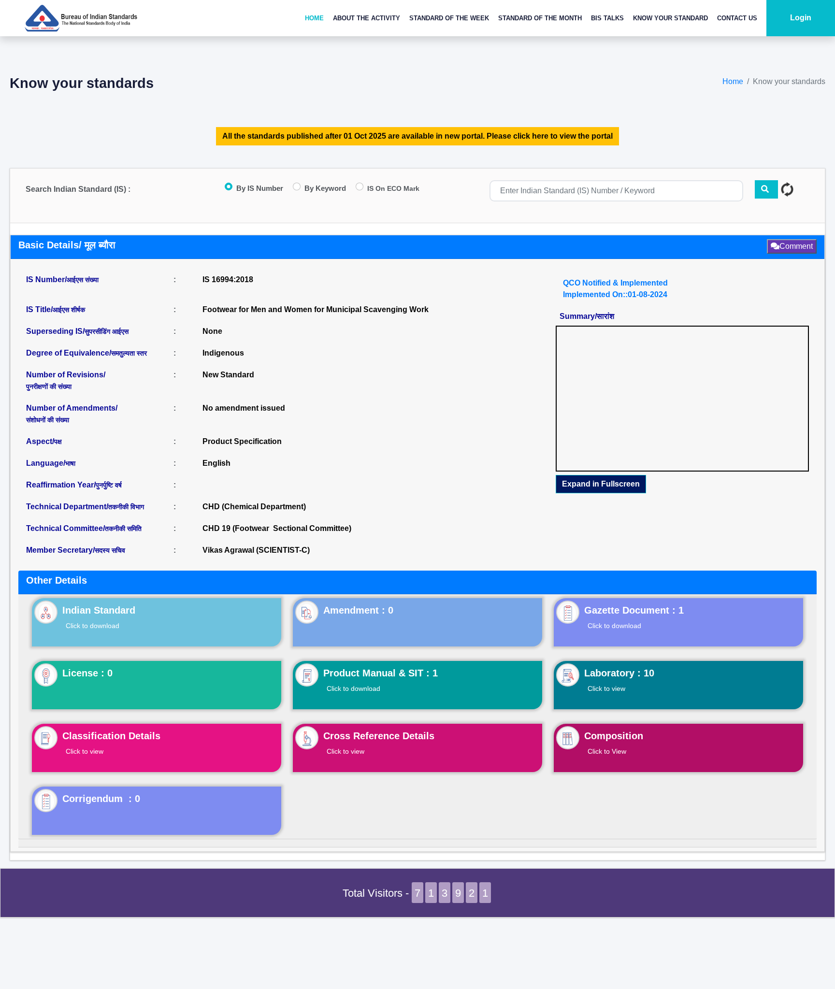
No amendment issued (243, 408)
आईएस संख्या (83, 280)
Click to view (606, 688)
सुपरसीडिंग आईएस (107, 331)
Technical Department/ (85, 506)
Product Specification (242, 441)
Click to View (607, 751)
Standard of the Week (449, 18)
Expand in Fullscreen (601, 484)
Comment (796, 246)
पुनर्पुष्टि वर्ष (109, 485)
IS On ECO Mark (393, 188)
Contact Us (737, 18)
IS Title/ (55, 309)
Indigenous (223, 353)
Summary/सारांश (587, 316)
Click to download (92, 626)
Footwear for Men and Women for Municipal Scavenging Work (315, 309)
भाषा (70, 463)
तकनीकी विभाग (126, 507)
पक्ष (58, 441)
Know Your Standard (670, 18)
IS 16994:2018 (227, 279)
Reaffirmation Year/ (74, 485)
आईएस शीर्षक (69, 310)
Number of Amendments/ (71, 414)
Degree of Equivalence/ (86, 353)
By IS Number (259, 188)
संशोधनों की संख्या (47, 420)
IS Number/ (62, 279)
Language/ (50, 463)
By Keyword (325, 188)
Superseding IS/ (77, 331)
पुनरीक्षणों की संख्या (49, 386)
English (216, 463)
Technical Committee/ (84, 528)
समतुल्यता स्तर (129, 353)
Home (314, 18)
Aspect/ (44, 441)
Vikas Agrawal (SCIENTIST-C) (256, 550)
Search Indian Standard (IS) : (78, 189)
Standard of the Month (540, 18)
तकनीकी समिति (123, 528)
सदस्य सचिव (110, 550)
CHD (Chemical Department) (254, 506)
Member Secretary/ (75, 550)
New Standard (228, 375)
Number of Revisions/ (65, 380)
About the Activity (366, 18)
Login (800, 18)
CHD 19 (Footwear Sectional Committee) (276, 528)
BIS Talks (607, 18)
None (212, 331)
